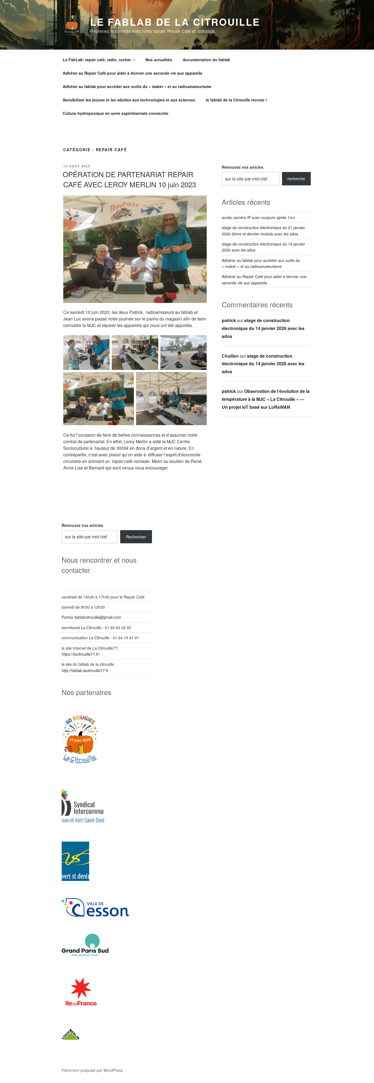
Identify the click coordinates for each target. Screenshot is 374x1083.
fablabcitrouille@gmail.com (97, 617)
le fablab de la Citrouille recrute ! (236, 100)
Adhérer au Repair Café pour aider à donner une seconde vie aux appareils (132, 73)
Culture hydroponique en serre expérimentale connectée (115, 113)
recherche (296, 178)
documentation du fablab (206, 59)
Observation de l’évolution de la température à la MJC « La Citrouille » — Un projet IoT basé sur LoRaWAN (266, 399)
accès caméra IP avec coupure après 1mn (258, 217)
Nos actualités (158, 59)
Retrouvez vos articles (242, 167)
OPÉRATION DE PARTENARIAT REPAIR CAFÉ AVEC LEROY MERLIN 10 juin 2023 (129, 179)
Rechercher (136, 536)
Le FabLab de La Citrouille (175, 21)
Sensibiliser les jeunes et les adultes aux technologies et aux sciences (129, 100)
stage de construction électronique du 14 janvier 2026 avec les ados (263, 328)
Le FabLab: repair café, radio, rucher (97, 59)
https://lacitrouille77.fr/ (81, 654)
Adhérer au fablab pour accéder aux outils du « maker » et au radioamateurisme (137, 86)
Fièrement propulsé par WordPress (92, 1070)
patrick (229, 320)
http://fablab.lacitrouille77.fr (85, 670)
